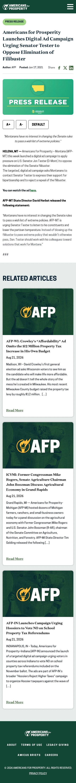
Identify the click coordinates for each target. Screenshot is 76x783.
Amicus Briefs (29, 756)
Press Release (14, 21)
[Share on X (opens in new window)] (65, 68)
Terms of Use (31, 745)
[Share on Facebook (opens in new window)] (59, 68)
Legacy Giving (57, 745)
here (33, 190)
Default (38, 125)
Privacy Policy (38, 773)
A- (21, 125)
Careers (51, 756)
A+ (8, 125)
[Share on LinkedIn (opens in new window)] (71, 68)
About (12, 745)
